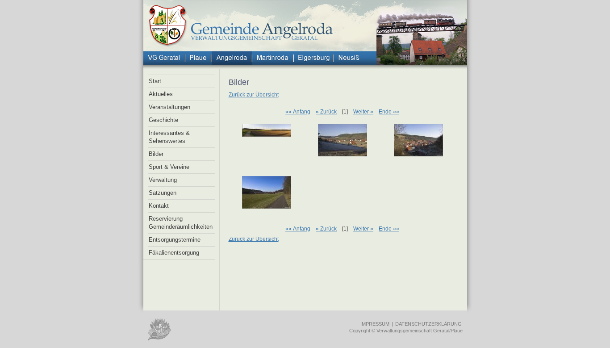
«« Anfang (297, 112)
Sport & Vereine (169, 167)
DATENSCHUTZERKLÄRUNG (428, 324)
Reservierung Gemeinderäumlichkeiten (181, 222)
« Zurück (326, 112)
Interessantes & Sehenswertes (169, 137)
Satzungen (162, 192)
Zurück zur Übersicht (254, 95)
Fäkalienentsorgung (174, 252)
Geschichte (163, 120)
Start (155, 81)
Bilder (156, 154)
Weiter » (363, 112)
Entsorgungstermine (175, 239)
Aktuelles (161, 94)
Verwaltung (163, 179)
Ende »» (389, 112)
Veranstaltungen (169, 107)
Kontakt (159, 205)
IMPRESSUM (374, 324)
